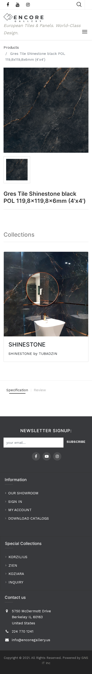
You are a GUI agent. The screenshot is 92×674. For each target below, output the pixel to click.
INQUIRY (15, 582)
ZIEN (12, 565)
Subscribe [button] (76, 442)
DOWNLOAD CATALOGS (29, 518)
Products (11, 47)
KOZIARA (16, 574)
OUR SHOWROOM (23, 493)
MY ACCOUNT (20, 510)
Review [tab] (40, 390)
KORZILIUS (17, 557)
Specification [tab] (17, 390)
